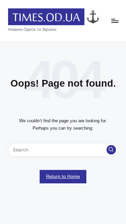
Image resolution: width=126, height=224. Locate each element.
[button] (111, 149)
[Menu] (114, 21)
